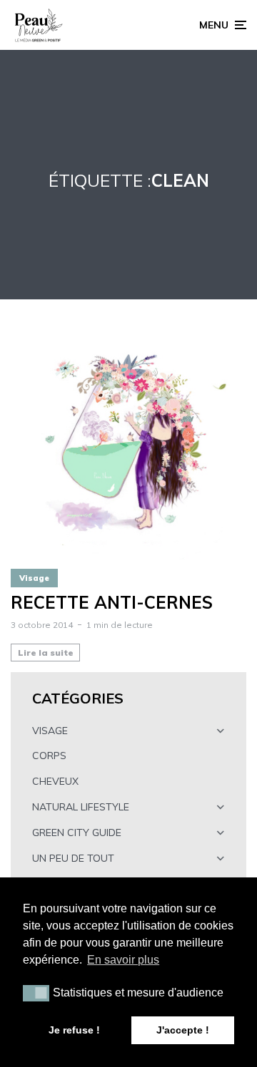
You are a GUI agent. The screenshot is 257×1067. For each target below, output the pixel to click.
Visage (34, 578)
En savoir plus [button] (123, 960)
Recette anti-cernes (112, 602)
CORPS (49, 755)
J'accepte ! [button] (182, 1030)
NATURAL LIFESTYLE (80, 806)
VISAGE (50, 730)
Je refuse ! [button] (74, 1030)
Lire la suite (46, 652)
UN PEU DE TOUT (73, 858)
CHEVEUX (55, 781)
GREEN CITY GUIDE (76, 832)
